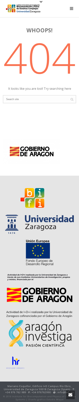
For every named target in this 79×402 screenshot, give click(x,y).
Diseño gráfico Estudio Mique (46, 399)
